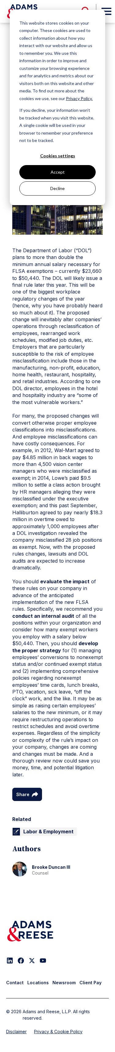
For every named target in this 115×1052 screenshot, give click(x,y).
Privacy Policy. (79, 98)
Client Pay (90, 982)
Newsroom (64, 982)
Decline (57, 188)
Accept (58, 172)
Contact (15, 982)
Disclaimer (16, 1031)
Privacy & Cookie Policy (58, 1031)
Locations (38, 982)
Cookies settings (57, 155)
